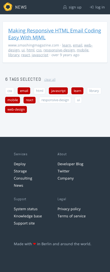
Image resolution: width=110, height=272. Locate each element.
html (31, 50)
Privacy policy (69, 208)
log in (99, 7)
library (13, 54)
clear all (50, 79)
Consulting (23, 178)
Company (66, 178)
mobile (83, 50)
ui (23, 50)
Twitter (64, 171)
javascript (40, 54)
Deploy (20, 163)
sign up (75, 7)
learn (66, 45)
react (25, 54)
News (18, 185)
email (77, 45)
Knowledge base (28, 216)
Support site (24, 223)
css (39, 50)
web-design (16, 109)
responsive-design (59, 50)
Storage (20, 171)
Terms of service (72, 216)
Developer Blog (70, 163)
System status (26, 208)
